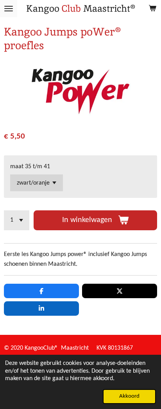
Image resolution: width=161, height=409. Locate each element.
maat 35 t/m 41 (30, 167)
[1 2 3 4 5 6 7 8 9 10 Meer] (16, 220)
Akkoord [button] (129, 396)
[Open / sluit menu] (8, 8)
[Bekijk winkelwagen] (152, 8)
